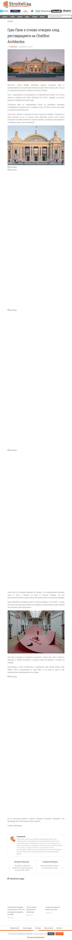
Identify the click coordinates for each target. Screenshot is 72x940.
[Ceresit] (56, 12)
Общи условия (48, 928)
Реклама (38, 928)
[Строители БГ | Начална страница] (17, 4)
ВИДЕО (27, 17)
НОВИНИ (19, 17)
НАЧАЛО (4, 17)
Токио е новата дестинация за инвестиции (31, 909)
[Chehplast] (46, 12)
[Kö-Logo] (26, 12)
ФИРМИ (42, 17)
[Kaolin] (5, 12)
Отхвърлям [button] (59, 933)
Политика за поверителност (36, 937)
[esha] (36, 12)
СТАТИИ (12, 17)
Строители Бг (13, 47)
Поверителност (15, 928)
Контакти (59, 928)
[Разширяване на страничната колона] (2, 21)
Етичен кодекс (27, 928)
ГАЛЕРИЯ (34, 17)
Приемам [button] (51, 933)
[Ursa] (15, 12)
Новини (10, 21)
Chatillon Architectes (31, 85)
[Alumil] (67, 12)
